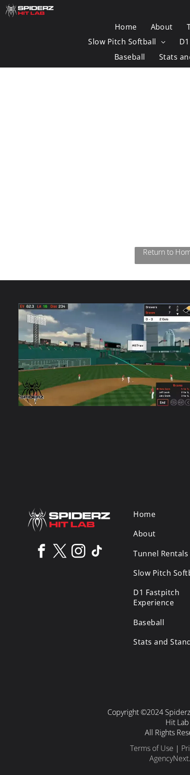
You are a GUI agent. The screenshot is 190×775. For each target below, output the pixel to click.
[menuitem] (126, 26)
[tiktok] (97, 552)
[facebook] (41, 552)
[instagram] (78, 552)
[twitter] (60, 552)
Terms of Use (151, 748)
